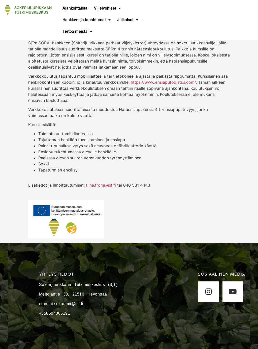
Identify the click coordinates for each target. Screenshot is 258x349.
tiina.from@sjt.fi (101, 185)
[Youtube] (232, 291)
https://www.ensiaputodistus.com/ (163, 82)
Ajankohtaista (74, 8)
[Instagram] (208, 291)
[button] (107, 8)
